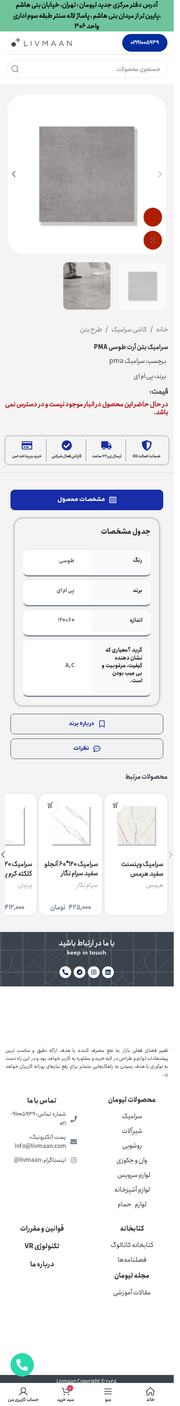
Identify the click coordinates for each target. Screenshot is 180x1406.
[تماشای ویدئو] (153, 217)
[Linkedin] (108, 972)
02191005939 (145, 42)
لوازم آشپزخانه (132, 1189)
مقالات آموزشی (132, 1292)
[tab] (86, 500)
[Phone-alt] (65, 972)
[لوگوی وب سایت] (41, 42)
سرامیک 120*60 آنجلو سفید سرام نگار (71, 869)
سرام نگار (87, 885)
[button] (160, 174)
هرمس (154, 885)
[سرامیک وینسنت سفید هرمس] (136, 825)
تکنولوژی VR (42, 1246)
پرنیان (25, 885)
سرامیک (132, 1116)
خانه (162, 329)
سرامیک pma (127, 361)
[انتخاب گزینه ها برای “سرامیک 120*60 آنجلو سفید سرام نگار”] (50, 805)
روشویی (132, 1145)
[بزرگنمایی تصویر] (153, 240)
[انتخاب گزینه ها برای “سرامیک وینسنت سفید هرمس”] (116, 805)
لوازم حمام (132, 1204)
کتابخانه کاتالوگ (132, 1245)
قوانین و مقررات (42, 1228)
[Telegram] (79, 972)
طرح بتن (91, 329)
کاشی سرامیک (129, 329)
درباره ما (42, 1264)
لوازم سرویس (133, 1175)
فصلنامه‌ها (132, 1260)
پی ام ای (143, 376)
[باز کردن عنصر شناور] (22, 1365)
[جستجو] (15, 69)
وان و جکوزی (131, 1160)
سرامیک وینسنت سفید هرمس (142, 869)
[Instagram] (94, 972)
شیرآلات (132, 1131)
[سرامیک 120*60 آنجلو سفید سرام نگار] (70, 825)
